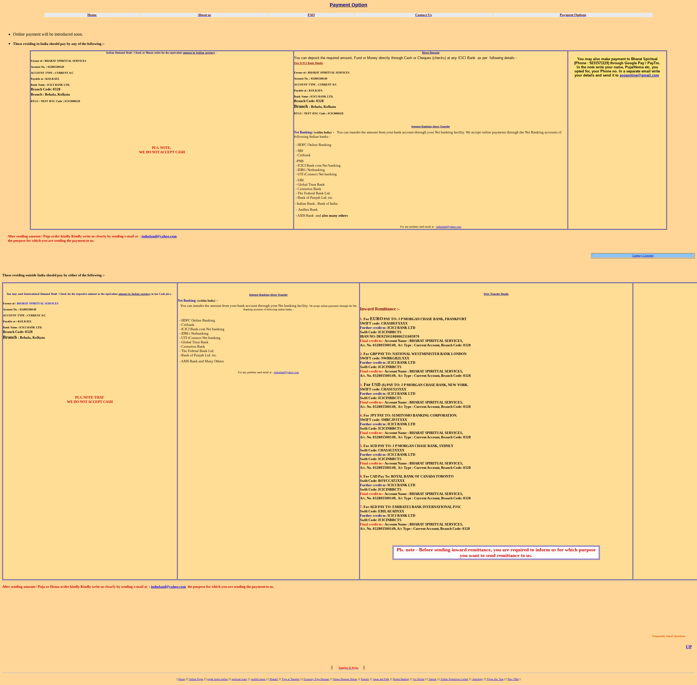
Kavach (365, 679)
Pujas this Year (495, 679)
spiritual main (239, 679)
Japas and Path (381, 679)
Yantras (432, 679)
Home (181, 679)
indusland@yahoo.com (448, 226)
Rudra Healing (401, 679)
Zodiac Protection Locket (454, 679)
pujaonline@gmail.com (639, 75)
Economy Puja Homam (316, 679)
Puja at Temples (290, 679)
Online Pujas (196, 679)
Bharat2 (274, 679)
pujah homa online (217, 679)
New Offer (513, 679)
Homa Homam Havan (345, 679)
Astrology (477, 679)
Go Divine (418, 679)
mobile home (258, 679)
